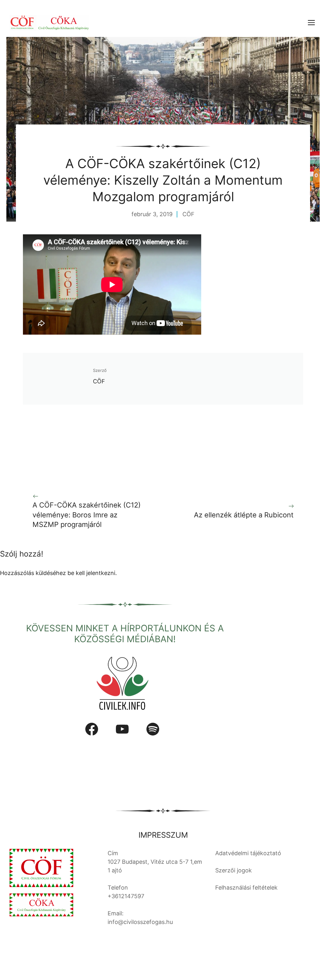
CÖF (188, 214)
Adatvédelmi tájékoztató (248, 853)
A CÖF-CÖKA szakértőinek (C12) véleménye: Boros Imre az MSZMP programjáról (86, 515)
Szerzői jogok (233, 870)
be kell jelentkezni (91, 573)
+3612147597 (126, 896)
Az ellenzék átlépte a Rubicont (244, 515)
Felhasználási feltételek (246, 887)
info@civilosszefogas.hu (140, 922)
